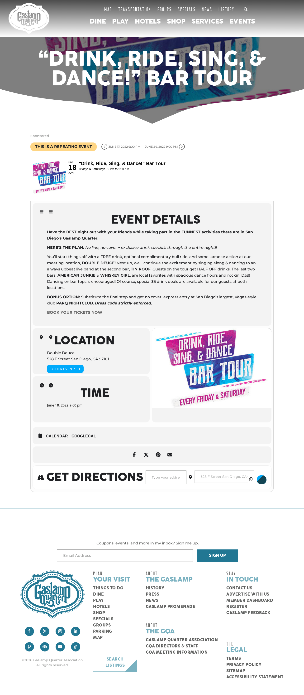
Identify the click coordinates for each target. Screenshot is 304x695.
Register (236, 607)
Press (152, 594)
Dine (98, 21)
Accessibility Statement (255, 677)
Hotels (148, 21)
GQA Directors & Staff (172, 646)
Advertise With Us (247, 594)
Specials (187, 9)
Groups (164, 9)
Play (120, 21)
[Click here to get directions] (262, 479)
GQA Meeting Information (177, 652)
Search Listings (115, 662)
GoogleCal (83, 436)
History (226, 9)
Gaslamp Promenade (170, 607)
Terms (233, 659)
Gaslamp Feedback (248, 613)
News (207, 9)
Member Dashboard (249, 600)
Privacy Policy (243, 665)
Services (207, 21)
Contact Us (239, 588)
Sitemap (235, 671)
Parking (102, 631)
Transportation (134, 9)
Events (242, 21)
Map (108, 9)
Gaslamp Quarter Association (182, 640)
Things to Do (108, 588)
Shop (176, 21)
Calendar (57, 436)
